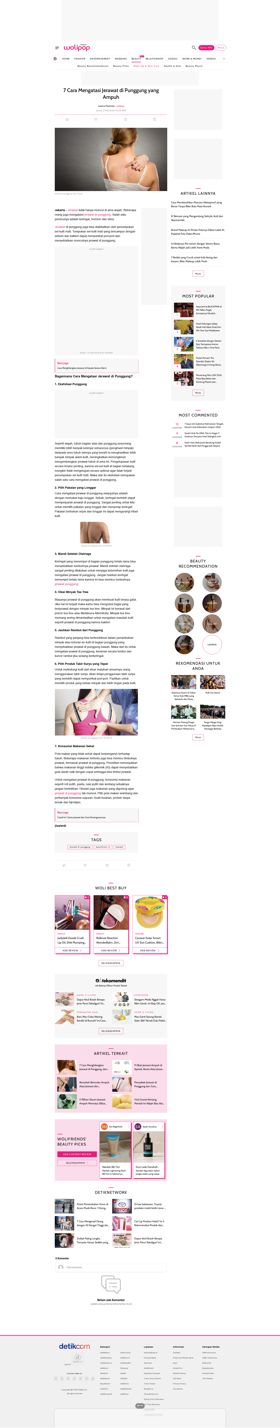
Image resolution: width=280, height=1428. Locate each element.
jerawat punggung (66, 584)
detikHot (104, 1373)
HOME (66, 58)
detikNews (105, 1352)
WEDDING (121, 58)
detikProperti (106, 1394)
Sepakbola (105, 1384)
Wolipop (124, 1368)
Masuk (221, 47)
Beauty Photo (194, 66)
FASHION (79, 58)
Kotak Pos (177, 1368)
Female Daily (208, 1373)
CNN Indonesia (209, 1352)
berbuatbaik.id (150, 1352)
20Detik (123, 1378)
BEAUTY (136, 58)
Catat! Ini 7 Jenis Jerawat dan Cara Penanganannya (81, 817)
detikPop (124, 1394)
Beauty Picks (121, 66)
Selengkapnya (75, 1162)
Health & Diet (172, 66)
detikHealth (125, 1363)
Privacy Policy (179, 1384)
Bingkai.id (148, 1389)
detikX (123, 1373)
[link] (111, 980)
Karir (175, 1363)
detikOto (104, 1389)
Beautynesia (207, 1368)
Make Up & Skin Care (146, 66)
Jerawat (73, 210)
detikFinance (106, 1363)
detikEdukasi (106, 1358)
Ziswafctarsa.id (151, 1394)
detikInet (104, 1368)
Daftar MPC (206, 47)
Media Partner (179, 1373)
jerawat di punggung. (97, 214)
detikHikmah (126, 1389)
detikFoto (124, 1384)
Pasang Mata (150, 1358)
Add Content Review (77, 1154)
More (198, 273)
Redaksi (176, 1352)
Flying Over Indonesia (154, 1399)
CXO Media (207, 1378)
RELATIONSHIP (154, 58)
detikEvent (148, 1368)
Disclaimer (178, 1389)
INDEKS (211, 58)
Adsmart (148, 1363)
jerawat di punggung (68, 793)
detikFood (125, 1358)
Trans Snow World (152, 1378)
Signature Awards (152, 1373)
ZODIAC (173, 58)
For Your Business (152, 1404)
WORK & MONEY (192, 58)
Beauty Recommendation (93, 66)
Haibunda (206, 1363)
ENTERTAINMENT (100, 58)
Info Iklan (177, 1378)
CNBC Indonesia (209, 1358)
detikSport (105, 1378)
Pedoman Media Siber (183, 1358)
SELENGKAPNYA (111, 963)
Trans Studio (150, 1384)
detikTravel (125, 1352)
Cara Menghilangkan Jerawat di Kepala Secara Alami (81, 368)
